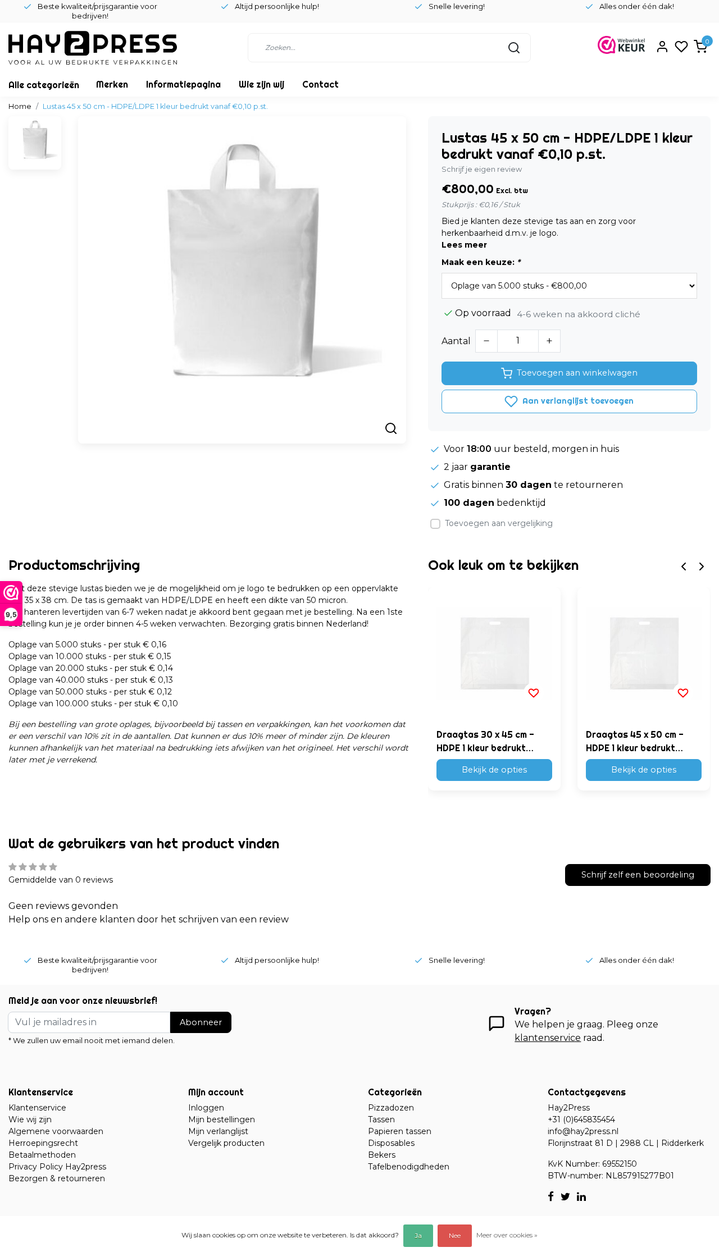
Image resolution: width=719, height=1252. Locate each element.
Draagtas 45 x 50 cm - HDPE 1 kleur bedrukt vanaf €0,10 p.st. (635, 742)
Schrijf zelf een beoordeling (637, 875)
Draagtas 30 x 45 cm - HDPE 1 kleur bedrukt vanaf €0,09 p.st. (485, 742)
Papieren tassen (399, 1131)
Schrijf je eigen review (482, 169)
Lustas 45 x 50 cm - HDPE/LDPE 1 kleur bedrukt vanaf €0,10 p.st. (155, 106)
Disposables (391, 1143)
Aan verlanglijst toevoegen (577, 401)
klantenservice (548, 1037)
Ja (418, 1235)
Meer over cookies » (507, 1235)
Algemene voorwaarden (55, 1131)
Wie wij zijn (30, 1119)
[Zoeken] (514, 47)
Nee (455, 1235)
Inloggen (206, 1108)
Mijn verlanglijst (218, 1131)
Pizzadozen (391, 1108)
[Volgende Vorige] (701, 565)
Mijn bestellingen (221, 1119)
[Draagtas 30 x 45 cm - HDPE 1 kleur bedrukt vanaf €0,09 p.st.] (494, 653)
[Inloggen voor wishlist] (534, 693)
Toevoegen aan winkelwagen (577, 373)
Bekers (381, 1155)
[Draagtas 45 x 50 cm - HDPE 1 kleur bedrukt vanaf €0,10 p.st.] (644, 653)
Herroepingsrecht (43, 1143)
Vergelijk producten (226, 1143)
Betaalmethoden (42, 1155)
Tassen (381, 1119)
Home (19, 106)
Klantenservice (37, 1108)
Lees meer (464, 245)
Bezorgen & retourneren (56, 1178)
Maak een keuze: (481, 262)
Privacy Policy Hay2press (57, 1167)
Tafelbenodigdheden (408, 1167)
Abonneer (201, 1022)
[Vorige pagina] (683, 565)
